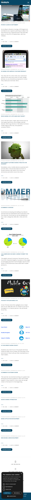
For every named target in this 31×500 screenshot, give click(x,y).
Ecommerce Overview (7, 207)
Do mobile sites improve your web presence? (13, 71)
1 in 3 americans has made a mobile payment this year (14, 254)
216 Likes (5, 315)
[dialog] (12, 485)
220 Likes (5, 177)
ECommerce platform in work (9, 372)
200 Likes (5, 445)
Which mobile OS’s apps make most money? (13, 116)
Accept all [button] (7, 493)
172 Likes (5, 387)
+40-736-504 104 (15, 464)
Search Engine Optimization (9, 399)
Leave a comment (14, 41)
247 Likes (5, 86)
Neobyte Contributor (11, 22)
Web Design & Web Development (10, 438)
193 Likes (5, 406)
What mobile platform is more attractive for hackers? (14, 163)
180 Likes (5, 41)
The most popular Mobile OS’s (9, 300)
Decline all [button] (17, 493)
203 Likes (5, 426)
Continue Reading (6, 46)
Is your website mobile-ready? (9, 345)
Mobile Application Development (10, 418)
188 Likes (5, 224)
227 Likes (5, 270)
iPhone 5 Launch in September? (9, 24)
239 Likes (5, 360)
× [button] (21, 473)
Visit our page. (14, 481)
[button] (12, 496)
